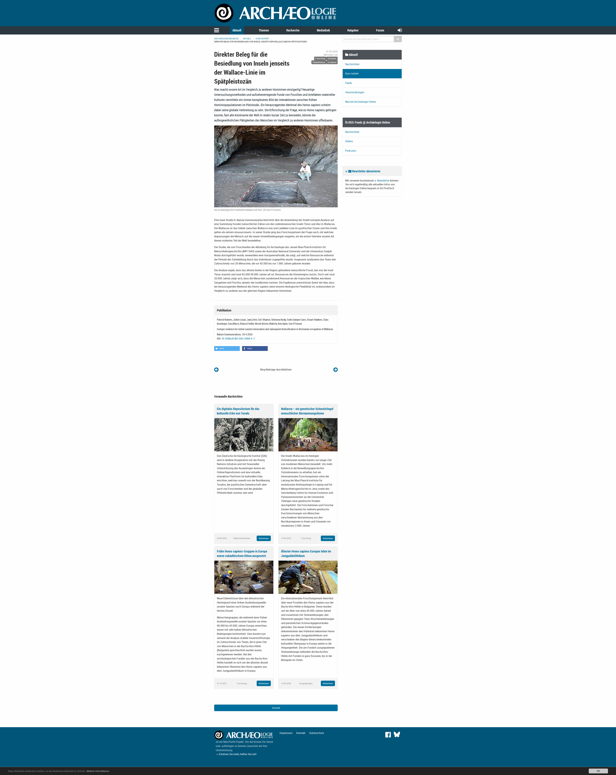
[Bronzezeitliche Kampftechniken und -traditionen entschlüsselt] (216, 369)
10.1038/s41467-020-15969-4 (237, 338)
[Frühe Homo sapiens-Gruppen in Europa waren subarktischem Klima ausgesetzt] (243, 577)
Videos (349, 141)
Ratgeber (353, 30)
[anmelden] (400, 30)
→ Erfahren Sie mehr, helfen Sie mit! (236, 754)
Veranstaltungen (354, 92)
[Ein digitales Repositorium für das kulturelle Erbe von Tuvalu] (243, 434)
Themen (264, 30)
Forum (380, 30)
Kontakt (300, 733)
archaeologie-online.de (226, 38)
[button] (227, 348)
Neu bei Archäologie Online (360, 101)
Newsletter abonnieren (365, 171)
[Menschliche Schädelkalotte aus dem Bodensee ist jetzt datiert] (335, 369)
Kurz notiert (262, 38)
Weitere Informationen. (98, 771)
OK (598, 770)
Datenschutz (316, 733)
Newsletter (383, 180)
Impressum (286, 733)
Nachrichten (352, 64)
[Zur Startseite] (276, 13)
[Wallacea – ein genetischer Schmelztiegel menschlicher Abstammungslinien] (308, 434)
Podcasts (350, 150)
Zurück (276, 707)
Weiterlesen (264, 538)
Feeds (348, 83)
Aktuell (236, 30)
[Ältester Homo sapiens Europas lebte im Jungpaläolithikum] (308, 577)
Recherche (292, 30)
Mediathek (323, 30)
